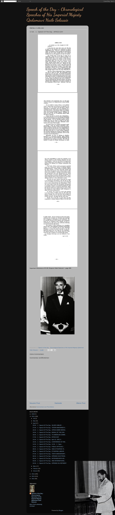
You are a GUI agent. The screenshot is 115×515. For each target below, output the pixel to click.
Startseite (58, 403)
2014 (33, 474)
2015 (33, 416)
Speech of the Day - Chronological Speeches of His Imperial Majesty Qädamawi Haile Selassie (37, 498)
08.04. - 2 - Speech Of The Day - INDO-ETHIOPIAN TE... (49, 449)
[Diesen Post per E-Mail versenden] (48, 350)
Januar (35, 471)
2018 (33, 414)
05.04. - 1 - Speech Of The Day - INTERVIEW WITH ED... (49, 458)
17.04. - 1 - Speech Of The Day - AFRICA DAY (46, 437)
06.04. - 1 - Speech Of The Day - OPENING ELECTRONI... (49, 456)
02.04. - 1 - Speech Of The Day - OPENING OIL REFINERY (49, 463)
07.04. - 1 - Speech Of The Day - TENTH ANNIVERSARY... (49, 453)
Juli (34, 418)
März (34, 466)
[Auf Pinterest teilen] (55, 350)
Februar (35, 468)
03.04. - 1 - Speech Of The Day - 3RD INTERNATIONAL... (49, 460)
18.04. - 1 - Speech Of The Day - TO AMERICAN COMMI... (49, 434)
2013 (33, 476)
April (34, 423)
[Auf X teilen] (52, 350)
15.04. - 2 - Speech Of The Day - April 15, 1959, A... (47, 439)
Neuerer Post (35, 403)
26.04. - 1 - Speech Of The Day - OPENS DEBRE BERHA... (49, 430)
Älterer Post (80, 403)
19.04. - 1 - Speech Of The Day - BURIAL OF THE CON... (49, 432)
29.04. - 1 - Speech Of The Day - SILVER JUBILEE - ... (48, 425)
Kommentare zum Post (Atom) (45, 407)
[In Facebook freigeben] (53, 350)
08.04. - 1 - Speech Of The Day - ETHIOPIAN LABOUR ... (49, 451)
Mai (34, 421)
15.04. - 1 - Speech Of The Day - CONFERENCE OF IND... (49, 442)
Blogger (61, 510)
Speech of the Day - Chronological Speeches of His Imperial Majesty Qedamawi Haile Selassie (55, 14)
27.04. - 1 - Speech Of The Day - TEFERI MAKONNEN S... (49, 427)
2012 (33, 478)
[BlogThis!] (50, 350)
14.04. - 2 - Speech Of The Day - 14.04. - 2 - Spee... (47, 444)
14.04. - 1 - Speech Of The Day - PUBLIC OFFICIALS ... (49, 446)
